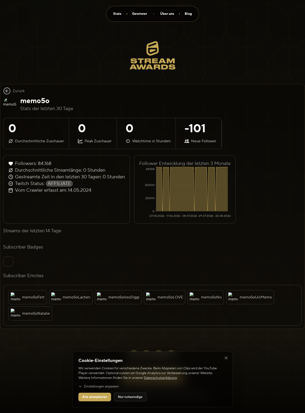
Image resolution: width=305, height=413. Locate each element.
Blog (188, 14)
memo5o (35, 101)
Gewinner (139, 14)
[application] (185, 192)
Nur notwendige (130, 397)
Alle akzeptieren (94, 397)
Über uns (167, 14)
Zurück (19, 91)
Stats (117, 14)
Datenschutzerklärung (160, 378)
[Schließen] (226, 357)
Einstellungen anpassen (101, 386)
